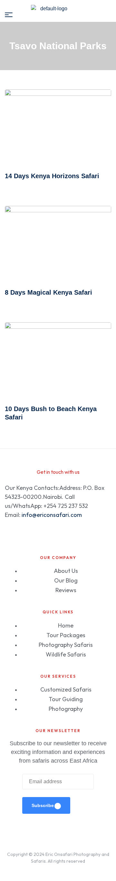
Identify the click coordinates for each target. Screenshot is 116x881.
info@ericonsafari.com (52, 515)
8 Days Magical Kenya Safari (48, 292)
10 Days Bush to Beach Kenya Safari (51, 413)
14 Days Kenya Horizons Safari (52, 175)
